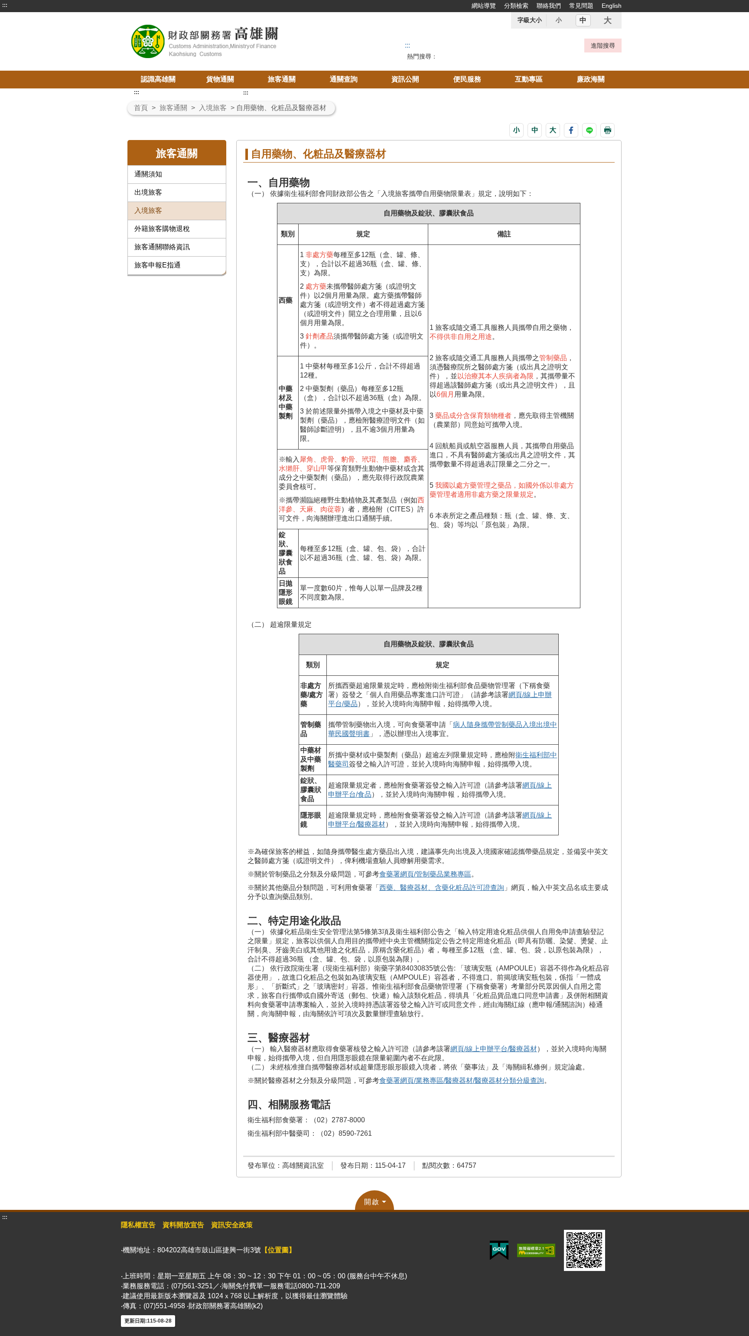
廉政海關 (591, 79)
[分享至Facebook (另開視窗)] (571, 130)
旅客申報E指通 (157, 265)
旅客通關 (282, 79)
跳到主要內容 (23, 5)
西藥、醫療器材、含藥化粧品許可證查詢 (441, 887)
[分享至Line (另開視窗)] (589, 130)
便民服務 (467, 79)
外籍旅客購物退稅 (162, 228)
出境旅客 (148, 192)
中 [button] (583, 20)
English (612, 5)
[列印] (607, 130)
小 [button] (559, 19)
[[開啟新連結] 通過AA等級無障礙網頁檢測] (536, 1250)
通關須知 (148, 174)
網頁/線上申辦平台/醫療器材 (493, 1049)
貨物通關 (220, 79)
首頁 (141, 107)
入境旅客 (213, 107)
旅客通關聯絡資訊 (162, 247)
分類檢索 (516, 5)
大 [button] (608, 20)
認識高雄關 (158, 79)
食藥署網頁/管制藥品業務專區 (425, 874)
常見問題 (581, 5)
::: (4, 5)
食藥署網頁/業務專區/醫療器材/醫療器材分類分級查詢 (461, 1080)
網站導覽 (484, 5)
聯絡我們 (549, 5)
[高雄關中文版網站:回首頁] (226, 41)
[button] (516, 130)
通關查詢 (344, 79)
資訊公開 (405, 79)
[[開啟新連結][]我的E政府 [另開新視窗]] (499, 1250)
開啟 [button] (372, 1202)
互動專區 (529, 79)
